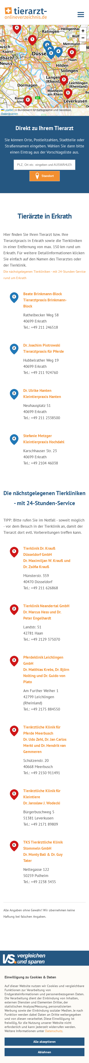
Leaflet (8, 110)
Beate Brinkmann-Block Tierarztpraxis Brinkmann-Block (45, 300)
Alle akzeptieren (44, 1042)
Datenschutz (53, 1031)
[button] (51, 54)
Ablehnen (44, 1052)
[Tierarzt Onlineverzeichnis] (26, 19)
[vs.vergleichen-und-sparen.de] (24, 963)
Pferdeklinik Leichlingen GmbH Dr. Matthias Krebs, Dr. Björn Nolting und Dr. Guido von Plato (46, 669)
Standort (48, 176)
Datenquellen (9, 114)
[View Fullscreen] (82, 48)
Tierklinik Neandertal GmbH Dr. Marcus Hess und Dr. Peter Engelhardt (46, 612)
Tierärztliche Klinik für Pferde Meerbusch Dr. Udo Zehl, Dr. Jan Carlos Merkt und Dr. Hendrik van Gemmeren (44, 739)
